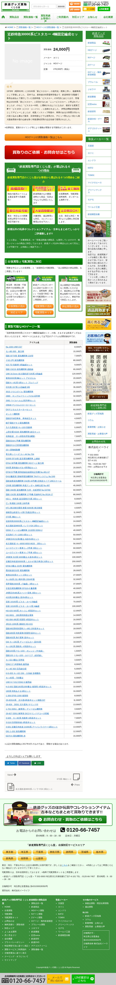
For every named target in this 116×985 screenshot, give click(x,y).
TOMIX (91, 175)
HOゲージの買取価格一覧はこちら (43, 137)
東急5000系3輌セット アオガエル (21, 378)
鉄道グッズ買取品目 (98, 35)
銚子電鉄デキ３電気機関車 (18, 423)
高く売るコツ (10, 935)
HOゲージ (92, 50)
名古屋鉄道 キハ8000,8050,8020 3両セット (26, 543)
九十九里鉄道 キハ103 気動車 (19, 427)
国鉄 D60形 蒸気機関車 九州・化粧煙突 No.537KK (28, 490)
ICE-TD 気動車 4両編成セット (19, 365)
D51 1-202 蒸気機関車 (16, 731)
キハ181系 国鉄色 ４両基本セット (21, 646)
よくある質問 (10, 932)
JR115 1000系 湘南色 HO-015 (19, 624)
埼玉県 (24, 852)
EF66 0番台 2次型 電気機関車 (19, 566)
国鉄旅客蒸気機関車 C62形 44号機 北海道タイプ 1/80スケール (34, 481)
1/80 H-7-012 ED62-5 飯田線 (19, 682)
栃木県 (99, 852)
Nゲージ (91, 57)
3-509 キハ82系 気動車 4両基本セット (23, 718)
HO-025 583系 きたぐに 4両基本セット (23, 611)
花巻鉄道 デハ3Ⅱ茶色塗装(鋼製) (20, 436)
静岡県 (69, 852)
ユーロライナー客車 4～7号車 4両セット (24, 552)
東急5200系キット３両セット (19, 575)
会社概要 (108, 17)
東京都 (9, 852)
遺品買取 (89, 907)
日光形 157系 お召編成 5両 (18, 387)
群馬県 (9, 858)
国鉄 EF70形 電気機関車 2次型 (19, 356)
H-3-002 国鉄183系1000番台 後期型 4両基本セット (29, 687)
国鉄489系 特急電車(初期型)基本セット (23, 633)
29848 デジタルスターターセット (21, 405)
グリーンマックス (95, 191)
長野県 (24, 858)
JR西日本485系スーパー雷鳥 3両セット (23, 593)
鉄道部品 (92, 43)
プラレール (93, 82)
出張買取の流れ (16, 306)
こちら (65, 865)
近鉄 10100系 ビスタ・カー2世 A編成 (22, 606)
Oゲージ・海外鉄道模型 (94, 73)
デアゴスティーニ (95, 129)
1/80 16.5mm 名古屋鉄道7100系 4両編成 (24, 374)
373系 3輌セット (13, 517)
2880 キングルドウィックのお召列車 (23, 396)
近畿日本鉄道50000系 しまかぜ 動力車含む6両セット (29, 561)
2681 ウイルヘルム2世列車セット (21, 400)
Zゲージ (91, 65)
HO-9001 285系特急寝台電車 (19, 615)
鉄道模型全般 (94, 214)
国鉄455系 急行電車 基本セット (20, 637)
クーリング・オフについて (16, 956)
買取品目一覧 (37, 903)
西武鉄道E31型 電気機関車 (18, 570)
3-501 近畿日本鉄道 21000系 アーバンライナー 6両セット (32, 727)
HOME (10, 27)
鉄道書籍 (92, 97)
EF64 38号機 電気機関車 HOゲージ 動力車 (25, 463)
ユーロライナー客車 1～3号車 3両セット (24, 548)
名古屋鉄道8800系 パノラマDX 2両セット (24, 526)
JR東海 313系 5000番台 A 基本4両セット (24, 557)
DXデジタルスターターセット (19, 409)
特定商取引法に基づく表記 (16, 946)
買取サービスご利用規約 (15, 949)
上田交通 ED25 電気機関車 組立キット (23, 432)
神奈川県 (54, 852)
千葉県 (39, 852)
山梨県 (39, 858)
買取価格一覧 (25, 27)
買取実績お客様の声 (45, 18)
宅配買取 (8, 914)
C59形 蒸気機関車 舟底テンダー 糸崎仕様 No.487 (28, 485)
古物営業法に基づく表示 (15, 953)
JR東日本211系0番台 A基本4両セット (22, 539)
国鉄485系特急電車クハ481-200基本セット (25, 628)
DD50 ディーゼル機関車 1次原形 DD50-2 (24, 530)
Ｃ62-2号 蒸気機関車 (15, 360)
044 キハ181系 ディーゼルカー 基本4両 (23, 642)
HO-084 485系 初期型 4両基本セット (22, 619)
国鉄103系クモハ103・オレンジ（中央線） (25, 651)
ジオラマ (92, 89)
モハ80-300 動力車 (15, 351)
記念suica (92, 104)
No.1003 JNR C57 (14, 347)
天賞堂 (91, 146)
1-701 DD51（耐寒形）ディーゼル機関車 (24, 709)
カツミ (91, 153)
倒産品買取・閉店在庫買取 (97, 903)
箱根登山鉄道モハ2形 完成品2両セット (23, 512)
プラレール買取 (38, 924)
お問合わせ (9, 921)
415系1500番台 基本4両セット (19, 597)
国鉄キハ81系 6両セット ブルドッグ (22, 383)
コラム (91, 420)
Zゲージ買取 (36, 917)
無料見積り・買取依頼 (14, 924)
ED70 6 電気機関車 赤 (15, 736)
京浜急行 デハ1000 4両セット (19, 535)
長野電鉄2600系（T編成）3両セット (22, 584)
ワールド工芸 (94, 207)
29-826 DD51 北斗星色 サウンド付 (22, 704)
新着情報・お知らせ (97, 427)
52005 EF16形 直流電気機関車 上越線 (23, 458)
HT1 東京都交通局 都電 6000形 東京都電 (24, 508)
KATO (90, 168)
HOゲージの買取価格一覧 (47, 27)
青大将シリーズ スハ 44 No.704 (20, 454)
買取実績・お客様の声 (98, 434)
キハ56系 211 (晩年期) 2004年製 (20, 579)
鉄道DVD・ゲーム (95, 120)
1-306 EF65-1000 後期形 (17, 696)
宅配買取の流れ (43, 306)
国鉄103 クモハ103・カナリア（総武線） (24, 655)
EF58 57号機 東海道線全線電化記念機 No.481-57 (28, 472)
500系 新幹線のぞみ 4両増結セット (21, 467)
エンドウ (92, 160)
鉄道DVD (35, 942)
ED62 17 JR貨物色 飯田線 (17, 664)
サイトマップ (10, 960)
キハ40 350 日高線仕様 (16, 669)
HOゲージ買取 (37, 910)
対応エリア (78, 17)
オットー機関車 (13, 414)
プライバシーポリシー (14, 942)
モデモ (91, 199)
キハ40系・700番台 (14, 678)
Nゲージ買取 (37, 914)
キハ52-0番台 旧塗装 (15, 660)
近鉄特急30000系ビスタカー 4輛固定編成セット (27, 521)
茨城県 (84, 852)
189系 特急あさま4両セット (18, 691)
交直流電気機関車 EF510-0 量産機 (21, 588)
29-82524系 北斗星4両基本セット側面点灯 (25, 700)
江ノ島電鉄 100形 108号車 (18, 503)
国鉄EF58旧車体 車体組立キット (21, 418)
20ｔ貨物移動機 (13, 450)
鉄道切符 (92, 111)
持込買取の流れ (70, 306)
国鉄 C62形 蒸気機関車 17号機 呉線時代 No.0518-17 (29, 494)
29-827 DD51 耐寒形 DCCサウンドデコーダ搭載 (27, 713)
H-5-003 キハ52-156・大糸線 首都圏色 (23, 673)
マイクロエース (95, 182)
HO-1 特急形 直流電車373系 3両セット (24, 499)
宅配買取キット (43, 312)
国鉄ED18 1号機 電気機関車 (18, 441)
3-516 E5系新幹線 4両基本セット (21, 722)
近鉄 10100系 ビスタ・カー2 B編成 (21, 602)
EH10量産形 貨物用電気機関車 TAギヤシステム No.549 (30, 476)
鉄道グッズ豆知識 (96, 413)
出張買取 (8, 910)
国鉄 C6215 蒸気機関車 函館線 (19, 369)
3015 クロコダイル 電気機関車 (19, 392)
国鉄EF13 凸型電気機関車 (17, 445)
